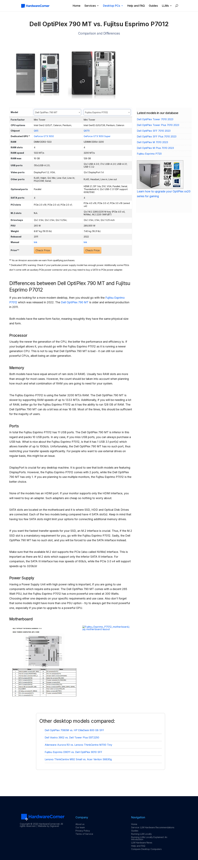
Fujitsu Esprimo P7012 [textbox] (96, 112)
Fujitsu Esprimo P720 (149, 153)
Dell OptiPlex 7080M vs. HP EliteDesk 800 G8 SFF (74, 730)
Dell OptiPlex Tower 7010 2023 (155, 119)
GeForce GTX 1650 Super (97, 136)
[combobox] (57, 112)
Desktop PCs (111, 5)
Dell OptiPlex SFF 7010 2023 (153, 130)
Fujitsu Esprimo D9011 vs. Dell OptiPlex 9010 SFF (73, 752)
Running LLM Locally (141, 834)
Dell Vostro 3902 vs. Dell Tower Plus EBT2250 (72, 737)
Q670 (87, 130)
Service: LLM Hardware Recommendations (152, 827)
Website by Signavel (48, 826)
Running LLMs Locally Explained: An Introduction (149, 838)
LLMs (165, 5)
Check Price (43, 250)
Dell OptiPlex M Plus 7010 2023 (155, 147)
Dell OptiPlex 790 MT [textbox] (46, 112)
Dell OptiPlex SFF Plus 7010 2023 (156, 136)
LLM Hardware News (141, 842)
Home (76, 5)
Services (90, 5)
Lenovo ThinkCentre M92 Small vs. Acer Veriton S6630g (78, 759)
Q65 (36, 130)
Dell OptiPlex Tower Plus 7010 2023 (158, 125)
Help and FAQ (136, 5)
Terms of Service (84, 834)
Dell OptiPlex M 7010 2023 (152, 142)
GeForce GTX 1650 (44, 136)
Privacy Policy (82, 830)
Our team (80, 827)
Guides (153, 5)
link (35, 242)
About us (79, 824)
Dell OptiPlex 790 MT (74, 302)
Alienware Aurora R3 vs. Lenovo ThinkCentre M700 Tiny (78, 744)
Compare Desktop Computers (146, 849)
